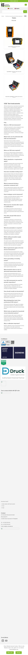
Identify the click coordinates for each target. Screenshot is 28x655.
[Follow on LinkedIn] (3, 641)
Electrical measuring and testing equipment (14, 16)
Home (3, 16)
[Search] (25, 11)
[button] (26, 5)
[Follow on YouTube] (6, 641)
